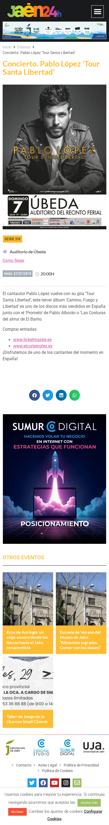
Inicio (7, 47)
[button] (97, 11)
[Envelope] (76, 782)
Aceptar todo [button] (89, 803)
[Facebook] (43, 782)
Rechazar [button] (17, 812)
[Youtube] (54, 782)
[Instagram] (65, 782)
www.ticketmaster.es (32, 339)
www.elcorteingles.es (32, 346)
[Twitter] (32, 782)
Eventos (23, 47)
